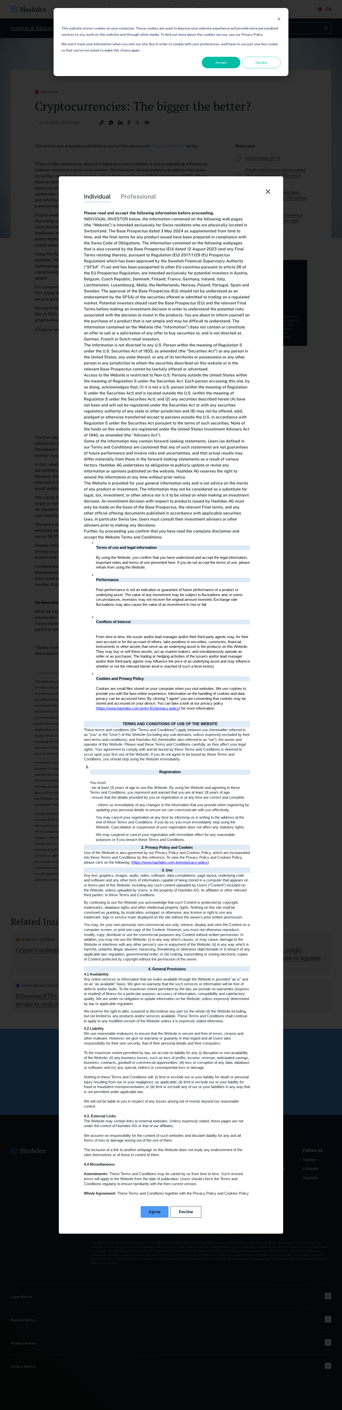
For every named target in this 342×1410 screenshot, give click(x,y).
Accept (221, 62)
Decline (261, 62)
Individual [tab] (97, 196)
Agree (154, 1211)
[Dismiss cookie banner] (279, 19)
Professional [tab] (138, 196)
